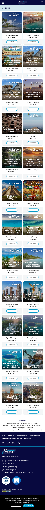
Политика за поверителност (12, 438)
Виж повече (12, 41)
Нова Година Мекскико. (33, 430)
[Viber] (13, 443)
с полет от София (22, 425)
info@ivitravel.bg (11, 467)
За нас (4, 435)
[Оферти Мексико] (33, 62)
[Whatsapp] (19, 443)
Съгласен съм (28, 506)
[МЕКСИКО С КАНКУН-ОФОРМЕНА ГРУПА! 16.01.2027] (12, 264)
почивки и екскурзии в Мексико (14, 430)
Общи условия (34, 435)
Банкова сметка (21, 435)
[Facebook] (3, 443)
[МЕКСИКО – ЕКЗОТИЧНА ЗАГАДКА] (12, 196)
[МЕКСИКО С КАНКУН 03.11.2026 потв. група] (12, 230)
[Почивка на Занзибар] (12, 28)
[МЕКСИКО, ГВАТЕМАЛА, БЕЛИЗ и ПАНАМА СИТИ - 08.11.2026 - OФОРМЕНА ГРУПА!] (33, 331)
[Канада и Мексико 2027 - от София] (33, 365)
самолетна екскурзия (18, 427)
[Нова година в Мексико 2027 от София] (33, 196)
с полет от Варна (36, 425)
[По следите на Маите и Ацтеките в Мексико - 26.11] (12, 129)
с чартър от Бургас (9, 425)
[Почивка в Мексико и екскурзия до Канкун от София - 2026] (12, 62)
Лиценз (11, 435)
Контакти (27, 438)
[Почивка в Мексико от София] (33, 28)
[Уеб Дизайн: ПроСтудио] (6, 491)
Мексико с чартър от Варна (29, 423)
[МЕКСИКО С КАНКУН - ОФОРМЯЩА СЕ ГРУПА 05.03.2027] (33, 264)
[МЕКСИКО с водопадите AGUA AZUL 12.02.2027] (12, 331)
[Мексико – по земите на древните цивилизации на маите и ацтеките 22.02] (33, 297)
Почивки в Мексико (13, 423)
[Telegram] (8, 443)
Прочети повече (16, 506)
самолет (30, 427)
